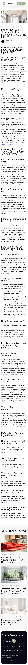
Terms (14, 660)
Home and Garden (6, 27)
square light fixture (6, 144)
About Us (5, 660)
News (13, 647)
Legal (18, 660)
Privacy (10, 660)
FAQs (19, 647)
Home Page (6, 647)
